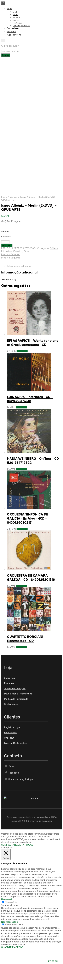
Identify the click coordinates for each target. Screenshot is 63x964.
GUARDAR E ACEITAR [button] (12, 947)
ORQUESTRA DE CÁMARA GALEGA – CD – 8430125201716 (31, 577)
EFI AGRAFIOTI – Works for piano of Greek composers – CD (32, 342)
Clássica (18, 251)
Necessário (11, 902)
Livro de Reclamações (15, 742)
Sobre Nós (13, 28)
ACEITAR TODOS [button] (24, 844)
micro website (43, 817)
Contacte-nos (15, 35)
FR (52, 961)
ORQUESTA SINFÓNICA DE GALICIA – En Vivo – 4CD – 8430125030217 (27, 518)
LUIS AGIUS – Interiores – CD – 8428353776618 (30, 399)
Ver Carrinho (10, 732)
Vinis (15, 14)
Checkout (9, 737)
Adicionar (22, 351)
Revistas (17, 22)
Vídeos (16, 17)
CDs (15, 11)
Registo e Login (12, 727)
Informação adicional (19, 266)
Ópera (27, 251)
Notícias (11, 31)
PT (49, 961)
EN (56, 961)
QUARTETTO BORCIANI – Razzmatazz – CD (26, 638)
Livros (16, 19)
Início (4, 197)
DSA (54, 817)
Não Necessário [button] (9, 921)
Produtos (9, 683)
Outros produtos (21, 25)
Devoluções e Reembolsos (18, 693)
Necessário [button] (7, 899)
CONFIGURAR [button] (8, 844)
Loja (9, 8)
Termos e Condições (14, 688)
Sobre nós (9, 677)
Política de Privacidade (16, 698)
